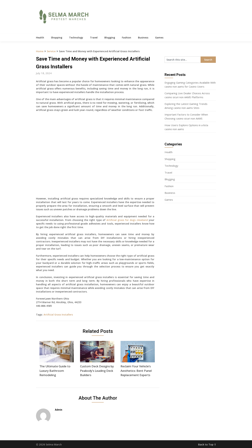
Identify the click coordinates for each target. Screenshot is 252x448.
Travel (94, 37)
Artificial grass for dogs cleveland (127, 220)
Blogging (109, 37)
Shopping (56, 37)
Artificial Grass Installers (58, 314)
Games (159, 37)
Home (40, 51)
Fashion (126, 37)
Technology (76, 37)
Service (51, 51)
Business (143, 37)
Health (40, 37)
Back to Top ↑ (207, 444)
